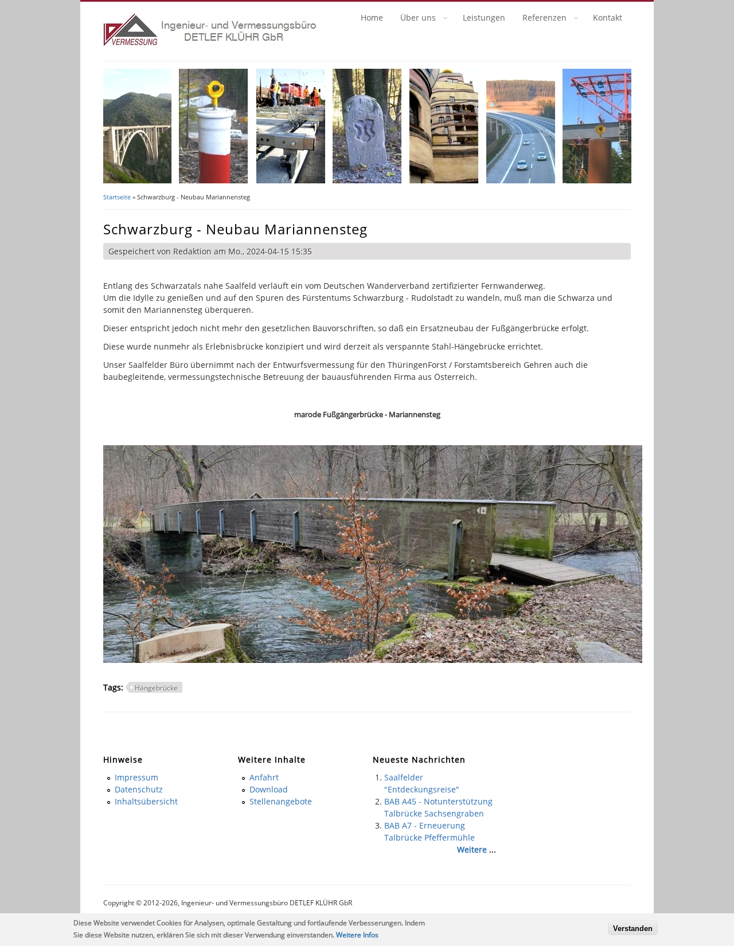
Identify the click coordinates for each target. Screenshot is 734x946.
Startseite (117, 197)
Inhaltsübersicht (146, 801)
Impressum (136, 777)
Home (372, 17)
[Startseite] (211, 43)
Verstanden (633, 928)
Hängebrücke (156, 688)
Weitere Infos (357, 935)
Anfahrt (264, 777)
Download (268, 789)
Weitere (472, 849)
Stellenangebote (280, 801)
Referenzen (540, 19)
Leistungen (484, 17)
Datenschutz (139, 789)
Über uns (414, 19)
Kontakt (607, 17)
